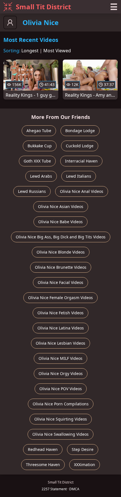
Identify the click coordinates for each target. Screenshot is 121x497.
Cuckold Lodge (79, 145)
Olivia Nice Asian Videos (60, 206)
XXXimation (84, 464)
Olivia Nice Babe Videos (60, 221)
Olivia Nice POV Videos (60, 388)
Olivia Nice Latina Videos (60, 328)
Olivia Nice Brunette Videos (60, 267)
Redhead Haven (43, 449)
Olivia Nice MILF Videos (60, 358)
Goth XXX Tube (37, 161)
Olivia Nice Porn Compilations (61, 403)
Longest (30, 51)
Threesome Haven (43, 464)
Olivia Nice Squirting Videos (60, 419)
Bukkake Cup (40, 145)
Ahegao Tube (38, 130)
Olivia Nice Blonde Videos (61, 252)
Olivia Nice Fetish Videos (60, 312)
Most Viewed (57, 51)
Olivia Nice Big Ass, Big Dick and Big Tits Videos (61, 237)
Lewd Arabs (41, 176)
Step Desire (82, 449)
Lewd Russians (32, 191)
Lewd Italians (78, 176)
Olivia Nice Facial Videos (60, 282)
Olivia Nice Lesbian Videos (60, 343)
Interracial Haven (81, 161)
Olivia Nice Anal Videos (81, 191)
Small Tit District (43, 6)
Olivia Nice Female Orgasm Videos (60, 297)
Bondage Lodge (80, 130)
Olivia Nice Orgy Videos (61, 373)
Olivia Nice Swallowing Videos (60, 434)
